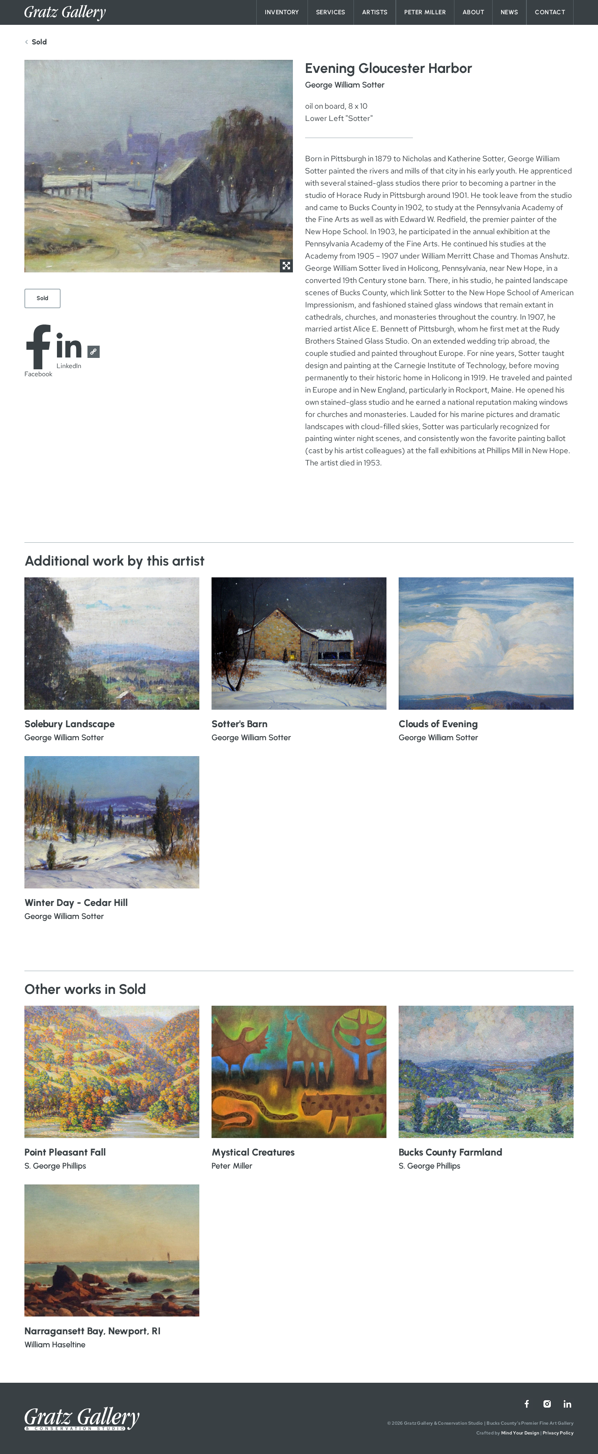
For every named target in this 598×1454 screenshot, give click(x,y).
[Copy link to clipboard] (93, 352)
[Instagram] (547, 1404)
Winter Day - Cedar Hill (76, 902)
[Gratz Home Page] (65, 13)
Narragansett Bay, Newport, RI (92, 1331)
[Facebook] (527, 1404)
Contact (550, 12)
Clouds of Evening (438, 724)
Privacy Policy (558, 1433)
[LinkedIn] (567, 1404)
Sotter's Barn (240, 724)
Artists (375, 12)
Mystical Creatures (253, 1152)
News (509, 12)
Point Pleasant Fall (65, 1152)
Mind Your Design (520, 1433)
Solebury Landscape (69, 724)
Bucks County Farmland (450, 1152)
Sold (42, 298)
